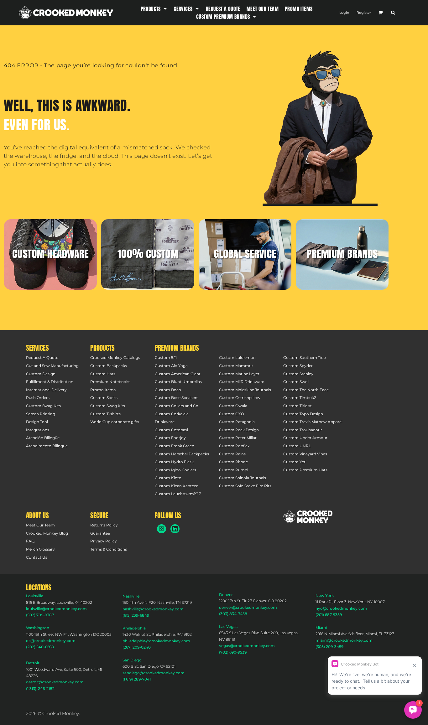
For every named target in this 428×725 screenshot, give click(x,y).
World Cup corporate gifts (114, 421)
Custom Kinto (168, 477)
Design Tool (37, 421)
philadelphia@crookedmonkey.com (156, 641)
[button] (154, 9)
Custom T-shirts (105, 414)
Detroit (32, 662)
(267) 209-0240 (137, 647)
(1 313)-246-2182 (40, 688)
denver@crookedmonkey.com (248, 607)
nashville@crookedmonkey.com (153, 609)
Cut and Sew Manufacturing (52, 365)
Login (344, 12)
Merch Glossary (40, 549)
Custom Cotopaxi (171, 429)
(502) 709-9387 (40, 615)
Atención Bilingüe (43, 437)
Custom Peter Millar (238, 437)
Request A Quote (42, 357)
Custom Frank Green (174, 445)
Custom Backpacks (108, 365)
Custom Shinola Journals (242, 477)
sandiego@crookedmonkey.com (154, 673)
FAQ (30, 541)
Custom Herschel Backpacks (182, 454)
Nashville (131, 596)
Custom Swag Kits (43, 405)
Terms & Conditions (108, 549)
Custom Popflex (234, 445)
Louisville (34, 595)
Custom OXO (231, 414)
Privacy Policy (103, 541)
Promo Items (103, 389)
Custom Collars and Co (176, 405)
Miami (321, 627)
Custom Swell (296, 381)
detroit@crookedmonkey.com (55, 682)
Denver (226, 594)
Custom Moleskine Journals (245, 389)
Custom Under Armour (305, 437)
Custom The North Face (306, 389)
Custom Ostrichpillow (239, 397)
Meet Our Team (40, 525)
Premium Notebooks (110, 381)
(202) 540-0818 (40, 647)
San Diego (132, 660)
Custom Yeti (294, 461)
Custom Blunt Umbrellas (178, 381)
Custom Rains (232, 454)
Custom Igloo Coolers (175, 470)
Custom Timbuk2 (299, 397)
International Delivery (46, 389)
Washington (37, 627)
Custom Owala (233, 405)
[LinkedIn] (175, 528)
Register (364, 12)
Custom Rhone (233, 461)
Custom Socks (103, 397)
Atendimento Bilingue (47, 445)
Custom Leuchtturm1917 (178, 493)
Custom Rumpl (233, 470)
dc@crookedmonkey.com (51, 640)
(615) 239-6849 (136, 615)
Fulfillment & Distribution (49, 381)
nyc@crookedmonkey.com (341, 608)
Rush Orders (38, 397)
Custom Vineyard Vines (305, 454)
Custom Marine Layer (239, 373)
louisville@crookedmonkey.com (56, 608)
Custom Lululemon (237, 357)
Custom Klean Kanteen (177, 486)
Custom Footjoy (170, 437)
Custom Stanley (298, 373)
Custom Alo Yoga (171, 365)
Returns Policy (104, 525)
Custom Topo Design (303, 414)
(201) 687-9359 (329, 614)
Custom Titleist (297, 405)
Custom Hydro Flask (174, 461)
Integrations (37, 429)
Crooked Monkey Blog (47, 533)
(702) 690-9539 (233, 652)
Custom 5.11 (166, 357)
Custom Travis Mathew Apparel (312, 421)
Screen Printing (40, 414)
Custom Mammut (236, 365)
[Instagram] (161, 528)
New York (325, 595)
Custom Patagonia (237, 421)
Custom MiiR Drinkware (241, 381)
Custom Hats (102, 373)
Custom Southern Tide (304, 357)
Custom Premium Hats (305, 470)
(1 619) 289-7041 (137, 679)
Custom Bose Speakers (176, 397)
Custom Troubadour (302, 429)
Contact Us (36, 557)
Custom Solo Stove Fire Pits (245, 486)
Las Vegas (228, 626)
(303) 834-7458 (233, 613)
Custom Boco (168, 389)
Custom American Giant (178, 373)
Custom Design (40, 373)
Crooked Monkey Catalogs (115, 357)
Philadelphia (134, 628)
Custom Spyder (298, 365)
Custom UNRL (297, 445)
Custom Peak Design (239, 429)
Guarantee (100, 533)
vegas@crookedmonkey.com (247, 645)
